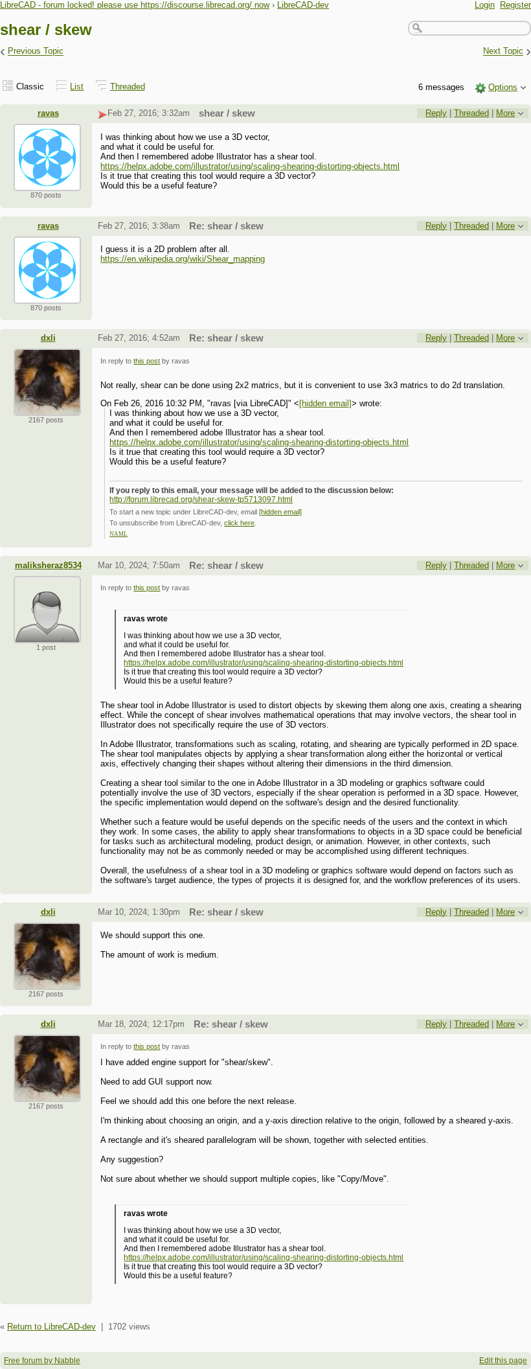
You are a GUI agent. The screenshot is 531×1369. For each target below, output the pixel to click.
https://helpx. (146, 662)
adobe (179, 662)
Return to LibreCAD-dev (51, 1326)
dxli (48, 338)
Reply (436, 113)
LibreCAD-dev (303, 5)
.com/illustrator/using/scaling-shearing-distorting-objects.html (296, 662)
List (77, 86)
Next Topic (503, 51)
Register (515, 5)
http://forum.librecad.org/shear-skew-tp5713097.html (201, 499)
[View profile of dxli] (47, 408)
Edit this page (503, 1360)
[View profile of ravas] (47, 183)
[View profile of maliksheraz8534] (47, 635)
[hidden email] (325, 403)
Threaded (127, 86)
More (505, 113)
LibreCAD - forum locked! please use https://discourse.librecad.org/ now (134, 5)
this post (146, 361)
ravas (48, 113)
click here (239, 523)
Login (485, 5)
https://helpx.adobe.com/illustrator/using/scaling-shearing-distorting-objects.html (250, 166)
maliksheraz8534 (48, 565)
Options (502, 87)
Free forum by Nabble (42, 1360)
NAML (118, 534)
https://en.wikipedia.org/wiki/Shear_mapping (182, 259)
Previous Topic (35, 51)
